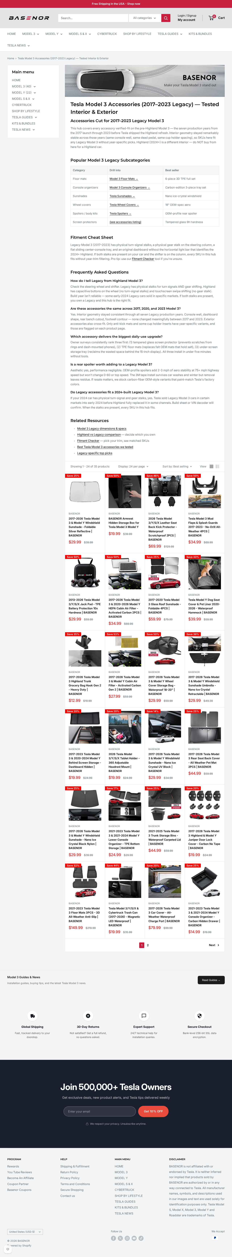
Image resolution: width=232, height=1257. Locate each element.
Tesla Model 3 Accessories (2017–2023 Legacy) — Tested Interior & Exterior (63, 58)
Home (10, 58)
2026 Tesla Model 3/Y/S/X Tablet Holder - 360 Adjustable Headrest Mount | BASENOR (124, 762)
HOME (11, 34)
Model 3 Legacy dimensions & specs (101, 428)
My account (186, 20)
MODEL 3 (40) (22, 86)
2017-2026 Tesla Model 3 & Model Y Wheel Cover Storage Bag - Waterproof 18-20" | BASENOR (163, 685)
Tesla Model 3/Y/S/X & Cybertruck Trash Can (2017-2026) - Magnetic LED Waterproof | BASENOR (124, 917)
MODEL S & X (78, 34)
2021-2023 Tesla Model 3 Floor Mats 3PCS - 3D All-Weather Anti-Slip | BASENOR (84, 915)
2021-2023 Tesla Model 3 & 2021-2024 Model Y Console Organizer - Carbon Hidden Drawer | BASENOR (204, 917)
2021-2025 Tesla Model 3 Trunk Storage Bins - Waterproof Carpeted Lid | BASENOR (164, 837)
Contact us (67, 1196)
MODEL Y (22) (22, 92)
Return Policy (69, 1172)
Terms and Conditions (75, 1184)
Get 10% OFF (153, 1111)
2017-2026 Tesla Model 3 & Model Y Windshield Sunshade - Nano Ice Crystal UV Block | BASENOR (164, 762)
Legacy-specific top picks (94, 453)
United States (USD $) (22, 1231)
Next (212, 945)
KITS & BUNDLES (200, 34)
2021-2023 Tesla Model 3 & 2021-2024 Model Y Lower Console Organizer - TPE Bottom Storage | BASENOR (124, 839)
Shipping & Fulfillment (74, 1166)
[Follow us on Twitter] (120, 1238)
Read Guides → (211, 980)
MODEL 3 (28, 34)
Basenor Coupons (19, 1190)
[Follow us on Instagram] (127, 1238)
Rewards (13, 1166)
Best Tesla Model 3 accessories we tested (105, 447)
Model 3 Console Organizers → (130, 187)
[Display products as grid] (211, 466)
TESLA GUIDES (168, 34)
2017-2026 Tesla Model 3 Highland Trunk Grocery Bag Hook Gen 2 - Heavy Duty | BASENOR (85, 685)
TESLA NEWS (16, 45)
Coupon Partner (18, 1184)
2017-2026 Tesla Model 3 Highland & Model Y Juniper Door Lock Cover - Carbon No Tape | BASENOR (204, 839)
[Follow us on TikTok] (141, 1238)
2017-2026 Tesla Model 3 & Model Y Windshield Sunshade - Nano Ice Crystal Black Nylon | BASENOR (84, 839)
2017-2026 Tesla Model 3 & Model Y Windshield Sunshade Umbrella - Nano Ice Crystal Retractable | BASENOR (203, 685)
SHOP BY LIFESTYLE (137, 34)
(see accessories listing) (125, 222)
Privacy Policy (70, 1178)
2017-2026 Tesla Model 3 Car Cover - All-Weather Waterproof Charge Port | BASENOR (164, 915)
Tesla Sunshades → (122, 196)
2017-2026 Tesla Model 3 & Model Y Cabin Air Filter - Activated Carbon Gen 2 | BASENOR (125, 683)
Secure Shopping (72, 1190)
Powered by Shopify (19, 1245)
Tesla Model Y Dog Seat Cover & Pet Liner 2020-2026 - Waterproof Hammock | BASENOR (204, 606)
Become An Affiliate (20, 1178)
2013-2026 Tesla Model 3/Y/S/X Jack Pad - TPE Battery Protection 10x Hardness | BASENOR (85, 606)
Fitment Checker (143, 259)
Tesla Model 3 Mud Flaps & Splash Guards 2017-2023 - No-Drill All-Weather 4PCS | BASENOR (204, 527)
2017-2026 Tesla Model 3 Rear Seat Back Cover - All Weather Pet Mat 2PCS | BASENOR (204, 760)
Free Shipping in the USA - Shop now (116, 3)
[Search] (165, 18)
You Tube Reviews (19, 1172)
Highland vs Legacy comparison (99, 434)
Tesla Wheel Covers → (124, 204)
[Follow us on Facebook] (113, 1238)
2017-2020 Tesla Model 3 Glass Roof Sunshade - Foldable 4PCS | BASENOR (164, 606)
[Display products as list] (217, 466)
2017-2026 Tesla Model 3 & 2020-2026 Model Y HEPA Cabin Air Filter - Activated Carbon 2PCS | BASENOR (125, 608)
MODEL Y (52, 34)
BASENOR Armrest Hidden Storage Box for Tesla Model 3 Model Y (124, 523)
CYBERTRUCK (107, 34)
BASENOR (74, 513)
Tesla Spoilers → (120, 213)
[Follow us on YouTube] (134, 1238)
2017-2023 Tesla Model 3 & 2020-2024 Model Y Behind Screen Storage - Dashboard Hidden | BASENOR (85, 762)
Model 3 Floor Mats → (124, 178)
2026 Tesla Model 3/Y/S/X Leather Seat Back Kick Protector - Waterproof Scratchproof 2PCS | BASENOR (162, 529)
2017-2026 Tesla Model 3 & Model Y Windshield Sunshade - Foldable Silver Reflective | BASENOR (84, 527)
